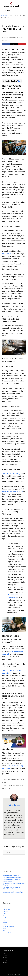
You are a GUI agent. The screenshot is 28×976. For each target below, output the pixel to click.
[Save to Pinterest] (22, 44)
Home (2, 15)
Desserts (5, 911)
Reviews (5, 920)
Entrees (5, 915)
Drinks (4, 913)
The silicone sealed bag (11, 474)
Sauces (5, 922)
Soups (4, 928)
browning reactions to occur (12, 491)
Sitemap (5, 962)
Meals (4, 918)
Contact (5, 955)
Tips (6, 15)
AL (4, 907)
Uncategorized (6, 933)
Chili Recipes (6, 909)
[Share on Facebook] (6, 44)
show (19, 81)
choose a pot (7, 254)
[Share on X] (14, 44)
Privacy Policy (6, 960)
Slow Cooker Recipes (8, 926)
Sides (4, 924)
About (4, 953)
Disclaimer (6, 957)
